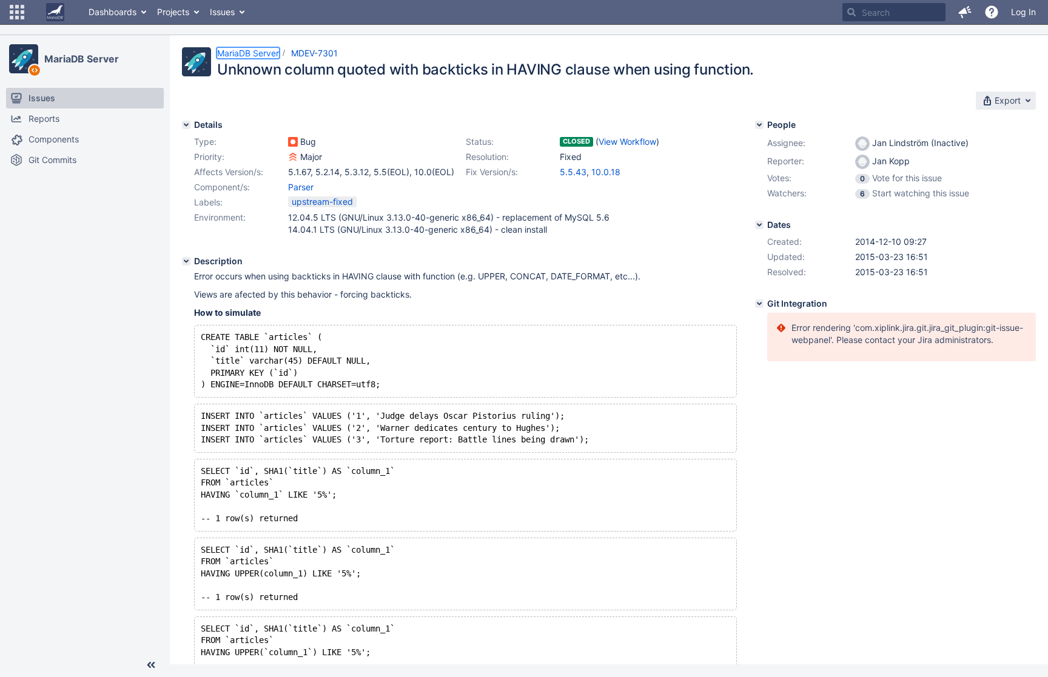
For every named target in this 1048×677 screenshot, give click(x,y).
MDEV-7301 (314, 53)
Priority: (209, 157)
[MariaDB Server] (23, 58)
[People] (759, 125)
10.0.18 (605, 172)
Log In (1023, 12)
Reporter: (785, 161)
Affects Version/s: (228, 172)
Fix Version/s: (492, 172)
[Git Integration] (759, 303)
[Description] (186, 261)
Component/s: (222, 187)
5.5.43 (573, 172)
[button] (17, 12)
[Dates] (759, 225)
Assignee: (786, 143)
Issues (222, 12)
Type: (205, 141)
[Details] (186, 125)
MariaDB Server (81, 59)
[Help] (991, 12)
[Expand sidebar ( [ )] (151, 665)
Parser (301, 187)
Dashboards (112, 12)
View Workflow (627, 141)
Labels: (208, 202)
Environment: (220, 217)
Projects (173, 12)
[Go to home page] (55, 12)
